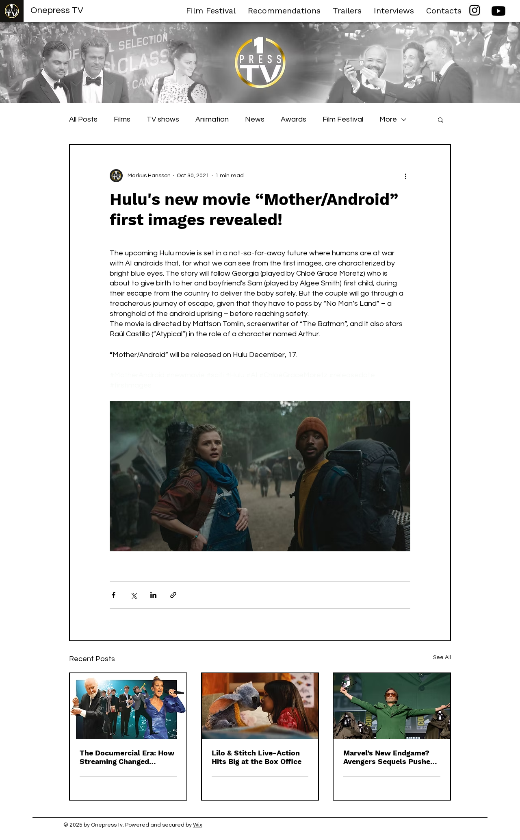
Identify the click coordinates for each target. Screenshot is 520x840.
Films (122, 119)
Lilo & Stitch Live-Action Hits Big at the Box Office (256, 757)
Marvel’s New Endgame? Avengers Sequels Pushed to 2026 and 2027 (389, 757)
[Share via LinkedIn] (153, 595)
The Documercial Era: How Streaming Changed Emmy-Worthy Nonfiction (127, 757)
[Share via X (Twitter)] (133, 595)
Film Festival (343, 119)
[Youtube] (498, 11)
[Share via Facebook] (113, 595)
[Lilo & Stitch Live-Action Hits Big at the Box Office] (260, 706)
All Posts (83, 119)
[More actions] (405, 176)
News (254, 119)
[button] (440, 119)
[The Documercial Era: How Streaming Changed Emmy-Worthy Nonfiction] (128, 706)
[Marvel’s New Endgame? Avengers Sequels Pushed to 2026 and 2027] (392, 706)
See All (442, 657)
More (388, 119)
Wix (197, 825)
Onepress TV (56, 10)
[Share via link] (173, 595)
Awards (293, 119)
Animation (212, 119)
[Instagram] (475, 10)
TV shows (163, 119)
